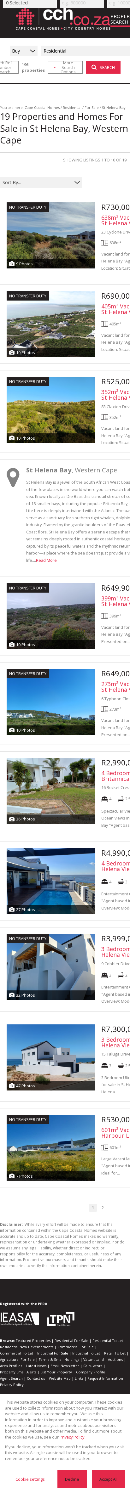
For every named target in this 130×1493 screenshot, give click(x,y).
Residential (72, 107)
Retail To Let (115, 1353)
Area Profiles (11, 1365)
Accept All (108, 1479)
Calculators (92, 1365)
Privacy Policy (12, 1384)
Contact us (36, 1378)
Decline (72, 1479)
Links (79, 1378)
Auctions (115, 1359)
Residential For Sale (71, 1340)
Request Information (105, 1378)
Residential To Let (107, 1340)
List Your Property (56, 1372)
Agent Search (11, 1378)
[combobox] (37, 182)
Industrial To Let (86, 1353)
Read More (46, 560)
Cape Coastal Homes (42, 107)
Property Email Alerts (18, 1372)
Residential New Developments (26, 1346)
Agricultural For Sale (17, 1359)
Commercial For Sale (75, 1346)
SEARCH (107, 67)
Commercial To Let (16, 1353)
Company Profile (90, 1372)
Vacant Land (93, 1359)
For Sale (92, 107)
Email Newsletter (64, 1365)
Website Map (60, 1378)
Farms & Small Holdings (59, 1359)
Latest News (36, 1365)
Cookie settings (30, 1479)
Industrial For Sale (52, 1353)
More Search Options (68, 67)
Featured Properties (33, 1340)
